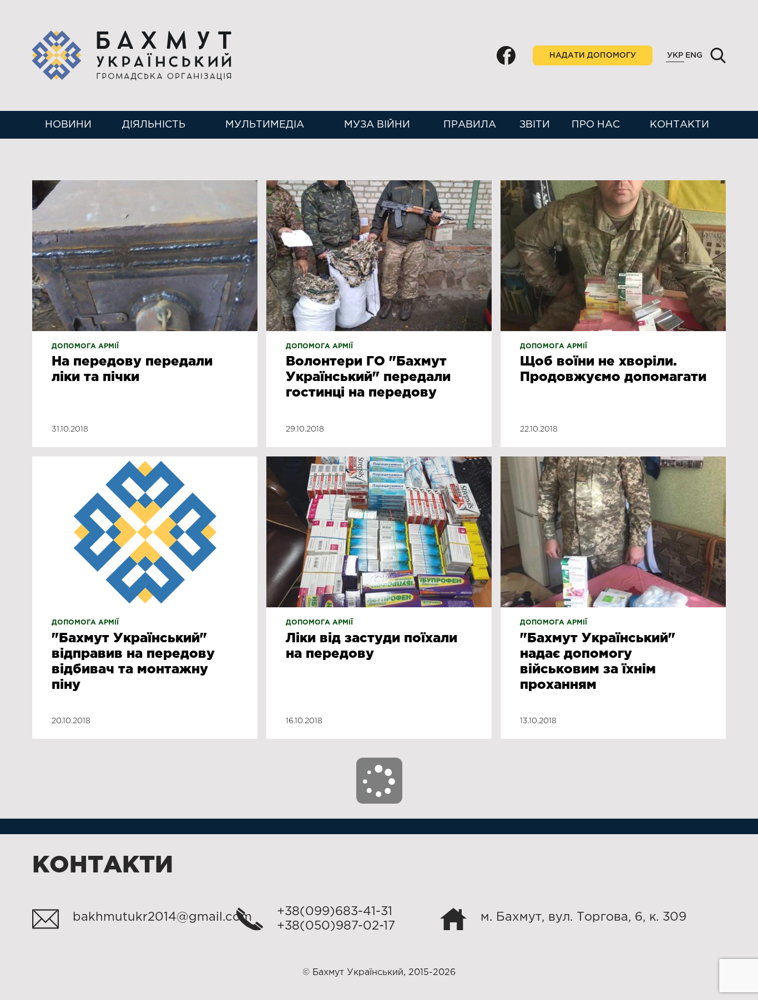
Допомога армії (85, 346)
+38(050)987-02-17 (336, 926)
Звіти (534, 124)
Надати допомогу (592, 55)
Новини (68, 124)
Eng (694, 55)
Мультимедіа (264, 124)
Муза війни (377, 124)
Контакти (679, 124)
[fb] (506, 55)
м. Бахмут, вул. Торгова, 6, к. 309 (583, 917)
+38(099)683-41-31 (334, 911)
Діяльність (153, 124)
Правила (469, 124)
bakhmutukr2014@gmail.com (162, 917)
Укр (675, 55)
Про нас (596, 124)
